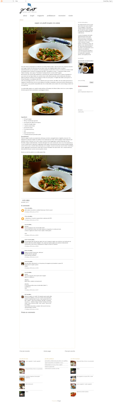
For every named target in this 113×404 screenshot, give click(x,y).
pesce (27, 202)
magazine (40, 15)
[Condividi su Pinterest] (29, 200)
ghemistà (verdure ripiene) (82, 391)
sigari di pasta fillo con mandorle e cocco (54, 362)
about (25, 15)
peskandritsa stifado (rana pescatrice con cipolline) (56, 360)
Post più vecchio (70, 351)
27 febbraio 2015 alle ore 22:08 (31, 309)
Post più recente (25, 351)
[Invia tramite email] (23, 200)
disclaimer (80, 109)
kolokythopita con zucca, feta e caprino (53, 364)
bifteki (27, 391)
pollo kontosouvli (29, 384)
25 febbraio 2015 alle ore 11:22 (31, 257)
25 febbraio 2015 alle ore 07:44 (31, 212)
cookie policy (81, 111)
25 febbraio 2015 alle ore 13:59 (31, 268)
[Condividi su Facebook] (27, 200)
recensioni (61, 15)
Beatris (26, 250)
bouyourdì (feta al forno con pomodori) (34, 368)
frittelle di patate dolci (49, 366)
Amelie (26, 261)
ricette (70, 15)
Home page (47, 351)
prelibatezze (51, 15)
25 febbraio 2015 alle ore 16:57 (31, 290)
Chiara (26, 208)
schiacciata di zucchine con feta (52, 368)
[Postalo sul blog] (24, 200)
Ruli (26, 294)
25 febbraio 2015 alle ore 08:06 (31, 246)
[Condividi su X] (26, 200)
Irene (26, 224)
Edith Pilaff (27, 239)
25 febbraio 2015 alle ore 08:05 (31, 235)
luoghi (32, 15)
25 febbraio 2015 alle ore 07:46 (31, 220)
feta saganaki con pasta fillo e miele (85, 376)
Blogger (59, 400)
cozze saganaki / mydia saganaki (33, 361)
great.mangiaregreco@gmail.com (85, 91)
